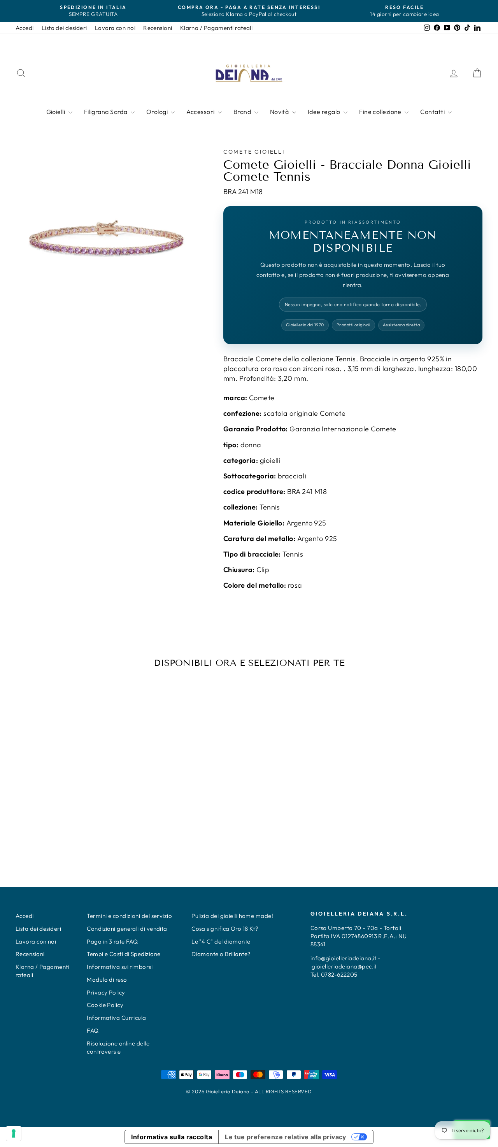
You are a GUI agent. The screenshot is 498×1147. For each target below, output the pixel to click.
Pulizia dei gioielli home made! (232, 915)
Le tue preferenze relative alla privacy (285, 1137)
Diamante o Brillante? (221, 954)
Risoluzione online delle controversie (118, 1047)
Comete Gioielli (254, 151)
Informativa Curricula (116, 1017)
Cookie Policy (105, 1005)
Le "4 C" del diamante (220, 941)
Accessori (201, 112)
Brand (243, 112)
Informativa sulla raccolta (171, 1137)
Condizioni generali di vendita (127, 928)
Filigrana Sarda (106, 112)
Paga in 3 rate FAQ (112, 941)
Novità (280, 112)
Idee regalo (325, 112)
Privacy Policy (106, 992)
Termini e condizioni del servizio (129, 915)
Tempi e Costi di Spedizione (123, 954)
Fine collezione (381, 112)
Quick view (70, 788)
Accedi (25, 28)
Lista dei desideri (64, 28)
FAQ (92, 1030)
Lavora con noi (115, 28)
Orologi (157, 112)
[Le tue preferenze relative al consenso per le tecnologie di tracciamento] (13, 1133)
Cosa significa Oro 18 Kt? (224, 928)
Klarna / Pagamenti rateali (216, 28)
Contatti (433, 112)
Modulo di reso (107, 979)
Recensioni (157, 28)
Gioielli (56, 112)
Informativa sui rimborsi (120, 966)
